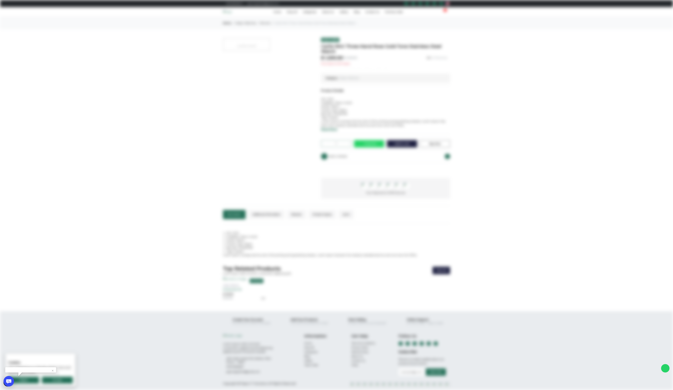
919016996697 (234, 3)
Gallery (343, 11)
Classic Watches (245, 23)
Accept (57, 380)
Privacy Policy (359, 347)
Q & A (346, 214)
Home (277, 11)
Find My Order (394, 11)
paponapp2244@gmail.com (263, 3)
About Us (328, 11)
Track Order (311, 365)
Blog (357, 11)
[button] (438, 12)
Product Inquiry (322, 214)
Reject (24, 380)
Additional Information (266, 214)
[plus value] (346, 143)
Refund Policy (360, 352)
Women (265, 23)
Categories (310, 11)
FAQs (354, 365)
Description (234, 214)
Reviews (296, 214)
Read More (329, 129)
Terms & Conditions (363, 343)
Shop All (292, 11)
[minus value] (326, 143)
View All (441, 270)
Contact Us (372, 11)
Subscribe (435, 372)
